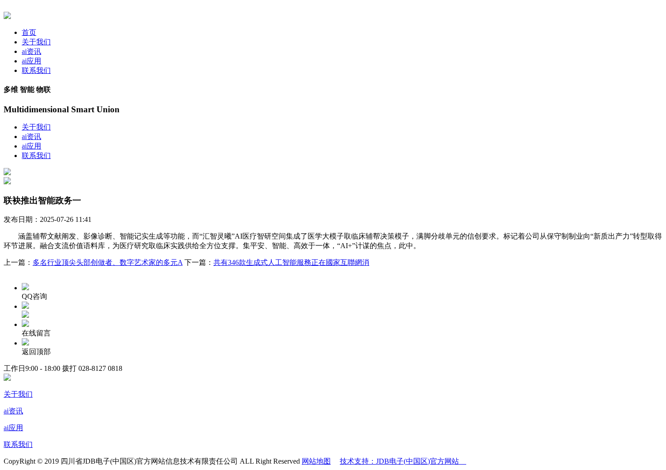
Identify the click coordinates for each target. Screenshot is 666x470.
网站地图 (316, 461)
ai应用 (31, 61)
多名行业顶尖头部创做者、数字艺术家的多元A (108, 262)
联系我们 (36, 70)
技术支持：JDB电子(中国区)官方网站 (403, 461)
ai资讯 (31, 51)
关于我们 (36, 42)
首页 (29, 32)
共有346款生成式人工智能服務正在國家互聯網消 (291, 262)
